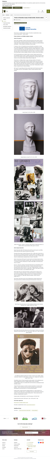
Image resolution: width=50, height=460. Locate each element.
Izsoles (3, 448)
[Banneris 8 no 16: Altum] (15, 418)
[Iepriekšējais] (4, 418)
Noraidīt (7, 7)
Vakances (3, 442)
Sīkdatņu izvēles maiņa (17, 448)
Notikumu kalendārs (6, 17)
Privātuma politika (17, 444)
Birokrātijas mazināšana (7, 26)
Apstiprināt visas (17, 7)
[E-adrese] (29, 448)
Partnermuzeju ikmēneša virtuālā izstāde (24, 410)
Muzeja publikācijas (34, 410)
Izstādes (4, 19)
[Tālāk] (46, 418)
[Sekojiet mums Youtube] (41, 442)
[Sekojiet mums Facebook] (38, 442)
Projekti (3, 445)
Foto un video (5, 24)
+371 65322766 (30, 442)
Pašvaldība (4, 447)
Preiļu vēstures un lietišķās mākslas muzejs (21, 402)
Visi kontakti (32, 451)
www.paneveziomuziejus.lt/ (30, 404)
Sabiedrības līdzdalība (6, 28)
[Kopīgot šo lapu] (46, 20)
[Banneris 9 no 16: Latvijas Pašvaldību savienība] (25, 418)
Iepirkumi (3, 444)
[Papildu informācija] (31, 448)
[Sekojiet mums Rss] (43, 442)
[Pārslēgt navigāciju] (48, 11)
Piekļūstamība (16, 445)
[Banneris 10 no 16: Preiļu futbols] (34, 418)
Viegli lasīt (15, 442)
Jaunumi (4, 21)
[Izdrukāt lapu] (46, 17)
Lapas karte (16, 447)
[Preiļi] (6, 11)
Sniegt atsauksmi (25, 427)
